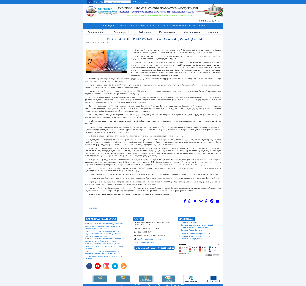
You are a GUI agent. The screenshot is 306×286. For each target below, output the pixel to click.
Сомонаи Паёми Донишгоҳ (192, 230)
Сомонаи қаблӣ (141, 2)
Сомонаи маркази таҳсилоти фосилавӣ (197, 225)
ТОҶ (89, 2)
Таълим (123, 25)
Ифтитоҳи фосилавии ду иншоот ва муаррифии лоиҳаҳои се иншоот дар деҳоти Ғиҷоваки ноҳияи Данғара (104, 226)
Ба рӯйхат (93, 208)
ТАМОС (138, 219)
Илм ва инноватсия (140, 25)
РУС (95, 2)
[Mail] (217, 201)
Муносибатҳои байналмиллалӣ (178, 25)
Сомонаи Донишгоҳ (189, 222)
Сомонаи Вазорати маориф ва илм (195, 234)
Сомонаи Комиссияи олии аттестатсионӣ (198, 236)
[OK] (206, 201)
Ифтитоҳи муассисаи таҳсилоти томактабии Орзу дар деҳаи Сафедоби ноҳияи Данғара (104, 246)
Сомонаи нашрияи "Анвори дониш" (196, 227)
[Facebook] (185, 201)
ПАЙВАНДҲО (186, 219)
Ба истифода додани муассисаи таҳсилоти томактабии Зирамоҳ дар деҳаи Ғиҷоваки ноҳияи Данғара (102, 233)
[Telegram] (211, 201)
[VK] (201, 201)
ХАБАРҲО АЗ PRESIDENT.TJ (101, 219)
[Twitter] (195, 201)
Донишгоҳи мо (108, 25)
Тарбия (156, 25)
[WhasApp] (189, 201)
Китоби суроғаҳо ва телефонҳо (150, 239)
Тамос (201, 25)
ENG (101, 2)
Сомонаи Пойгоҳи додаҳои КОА (194, 239)
